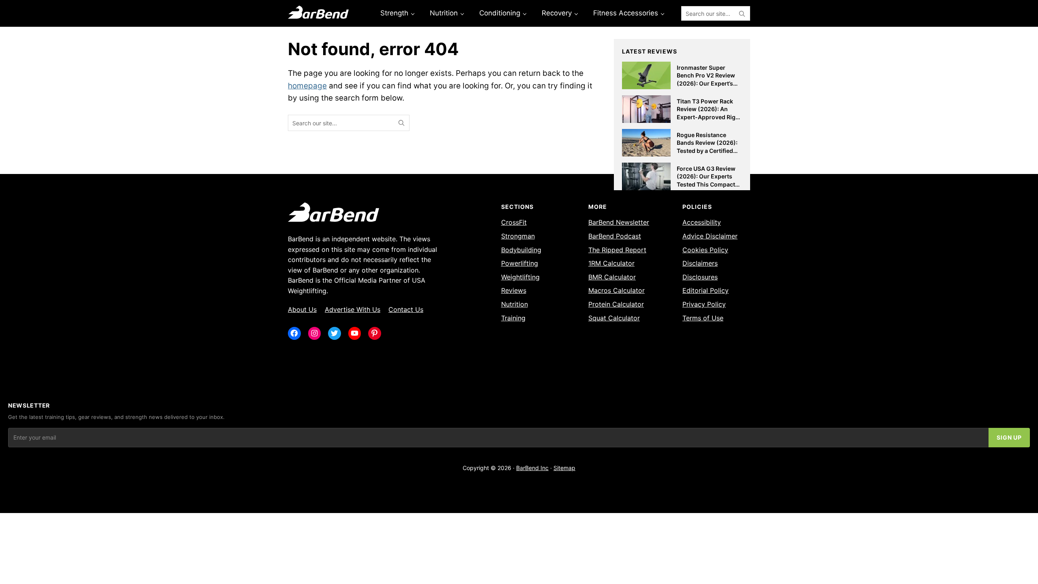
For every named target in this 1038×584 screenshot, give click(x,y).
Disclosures (700, 277)
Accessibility (701, 222)
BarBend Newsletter (618, 222)
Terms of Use (702, 318)
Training (513, 318)
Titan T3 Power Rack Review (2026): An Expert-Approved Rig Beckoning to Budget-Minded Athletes (707, 117)
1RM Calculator (611, 263)
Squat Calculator (614, 318)
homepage (307, 85)
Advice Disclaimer (710, 236)
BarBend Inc (532, 467)
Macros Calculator (616, 290)
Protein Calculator (616, 304)
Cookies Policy (705, 250)
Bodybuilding (521, 250)
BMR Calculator (612, 277)
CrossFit (514, 222)
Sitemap (564, 467)
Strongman (518, 236)
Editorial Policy (705, 290)
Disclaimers (700, 263)
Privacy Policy (704, 304)
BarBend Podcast (614, 236)
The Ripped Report (617, 250)
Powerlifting (519, 263)
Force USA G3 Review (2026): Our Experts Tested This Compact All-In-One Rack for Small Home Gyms (706, 184)
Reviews (513, 290)
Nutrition (514, 304)
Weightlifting (520, 277)
